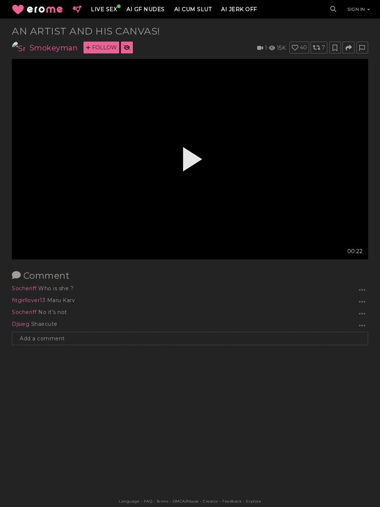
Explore (254, 501)
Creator (210, 501)
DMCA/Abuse (186, 501)
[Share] (348, 47)
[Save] (335, 47)
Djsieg (21, 324)
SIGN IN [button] (356, 9)
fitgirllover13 (29, 300)
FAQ (148, 501)
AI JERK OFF (239, 9)
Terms (162, 501)
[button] (76, 9)
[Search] (333, 9)
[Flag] (362, 47)
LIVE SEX (104, 9)
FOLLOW (104, 47)
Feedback (232, 501)
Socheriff (25, 288)
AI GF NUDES (146, 9)
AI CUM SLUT (193, 9)
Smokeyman (53, 47)
